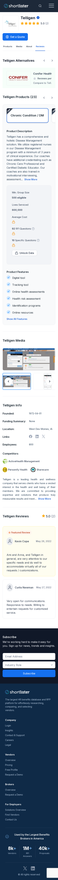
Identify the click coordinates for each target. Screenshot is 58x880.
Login (8, 725)
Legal (8, 745)
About (29, 46)
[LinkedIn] (33, 868)
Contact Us (11, 819)
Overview (10, 760)
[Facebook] (30, 436)
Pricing (8, 765)
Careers (9, 740)
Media (19, 46)
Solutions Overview (15, 809)
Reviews (40, 46)
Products (7, 46)
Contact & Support (15, 735)
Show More (30, 179)
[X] (43, 436)
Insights (9, 730)
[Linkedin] (37, 436)
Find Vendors (12, 814)
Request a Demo (14, 774)
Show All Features (17, 319)
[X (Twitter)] (25, 868)
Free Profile (11, 769)
